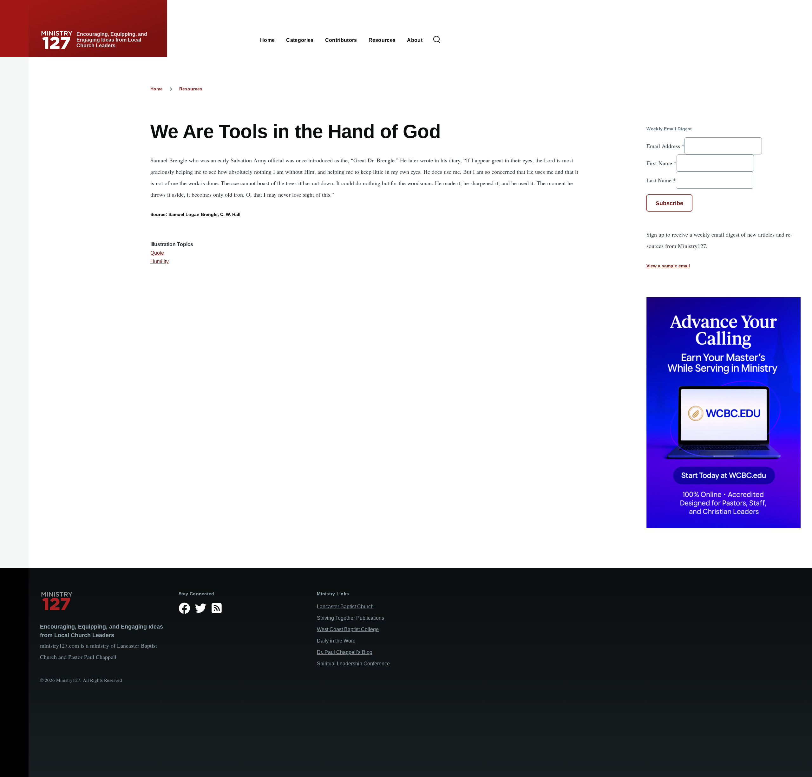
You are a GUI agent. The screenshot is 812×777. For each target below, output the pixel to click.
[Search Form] (436, 40)
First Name (661, 163)
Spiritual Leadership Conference (353, 663)
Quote (157, 253)
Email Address (665, 146)
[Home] (104, 601)
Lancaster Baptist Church (345, 606)
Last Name (661, 180)
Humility (159, 261)
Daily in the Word (336, 640)
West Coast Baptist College (348, 629)
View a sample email (668, 265)
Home (156, 88)
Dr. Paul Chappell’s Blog (344, 652)
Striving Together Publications (350, 618)
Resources (190, 88)
